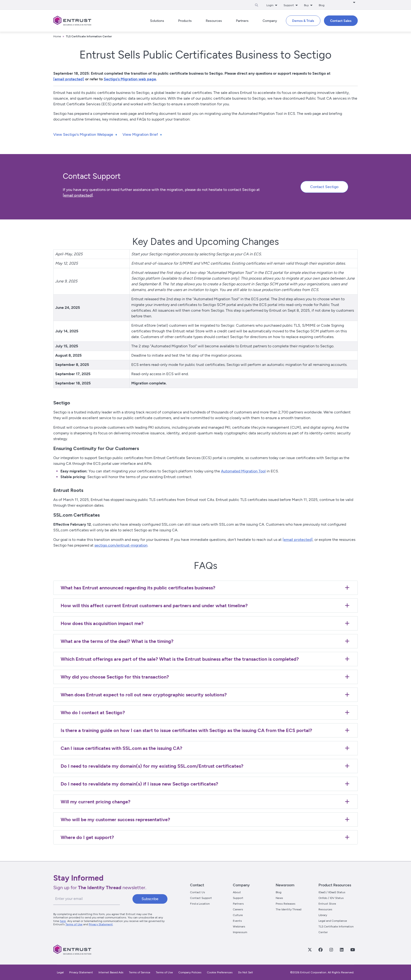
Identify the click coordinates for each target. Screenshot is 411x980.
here (63, 921)
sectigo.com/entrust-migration (120, 545)
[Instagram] (331, 949)
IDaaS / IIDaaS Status (331, 892)
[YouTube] (352, 949)
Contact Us (197, 892)
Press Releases (285, 903)
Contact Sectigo (324, 186)
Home (57, 36)
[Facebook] (320, 949)
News (279, 898)
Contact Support (201, 898)
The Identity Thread (288, 909)
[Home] (72, 20)
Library (322, 915)
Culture (238, 915)
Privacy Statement (101, 924)
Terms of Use (74, 924)
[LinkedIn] (341, 949)
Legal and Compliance (332, 920)
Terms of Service (139, 972)
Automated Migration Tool (243, 471)
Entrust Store (327, 903)
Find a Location (200, 903)
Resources (325, 909)
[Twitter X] (310, 949)
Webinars (239, 926)
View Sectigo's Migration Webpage (83, 134)
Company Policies (189, 972)
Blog (321, 5)
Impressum (240, 932)
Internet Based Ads (110, 972)
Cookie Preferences (220, 972)
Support (238, 898)
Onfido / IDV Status (331, 898)
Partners (238, 903)
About (237, 892)
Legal (60, 972)
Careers (238, 909)
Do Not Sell (245, 972)
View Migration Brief (140, 134)
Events (237, 920)
